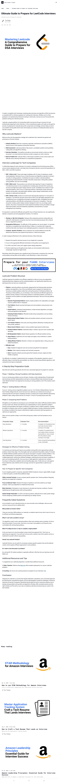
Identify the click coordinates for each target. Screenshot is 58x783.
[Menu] (56, 2)
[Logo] (2, 2)
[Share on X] (5, 25)
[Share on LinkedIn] (10, 25)
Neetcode (22, 565)
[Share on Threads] (7, 25)
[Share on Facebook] (2, 25)
